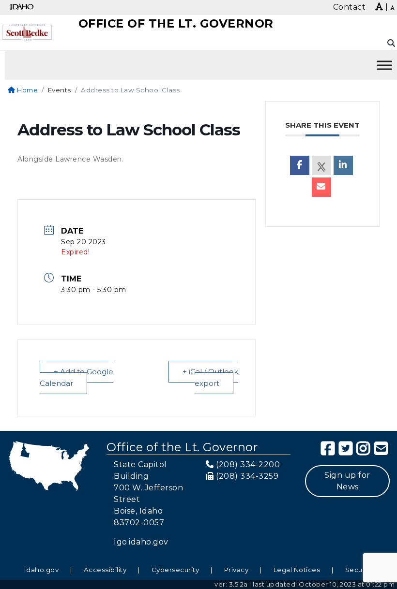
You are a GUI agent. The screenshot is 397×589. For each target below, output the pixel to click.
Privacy (236, 570)
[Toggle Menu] (384, 65)
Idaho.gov (41, 570)
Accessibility (105, 570)
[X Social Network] (321, 165)
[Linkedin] (343, 165)
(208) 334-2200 (248, 464)
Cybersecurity (175, 570)
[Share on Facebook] (299, 165)
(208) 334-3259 (247, 476)
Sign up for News (347, 481)
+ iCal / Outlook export (210, 377)
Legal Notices (297, 570)
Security (359, 570)
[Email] (321, 187)
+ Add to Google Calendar (76, 377)
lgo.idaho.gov (141, 541)
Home (26, 90)
